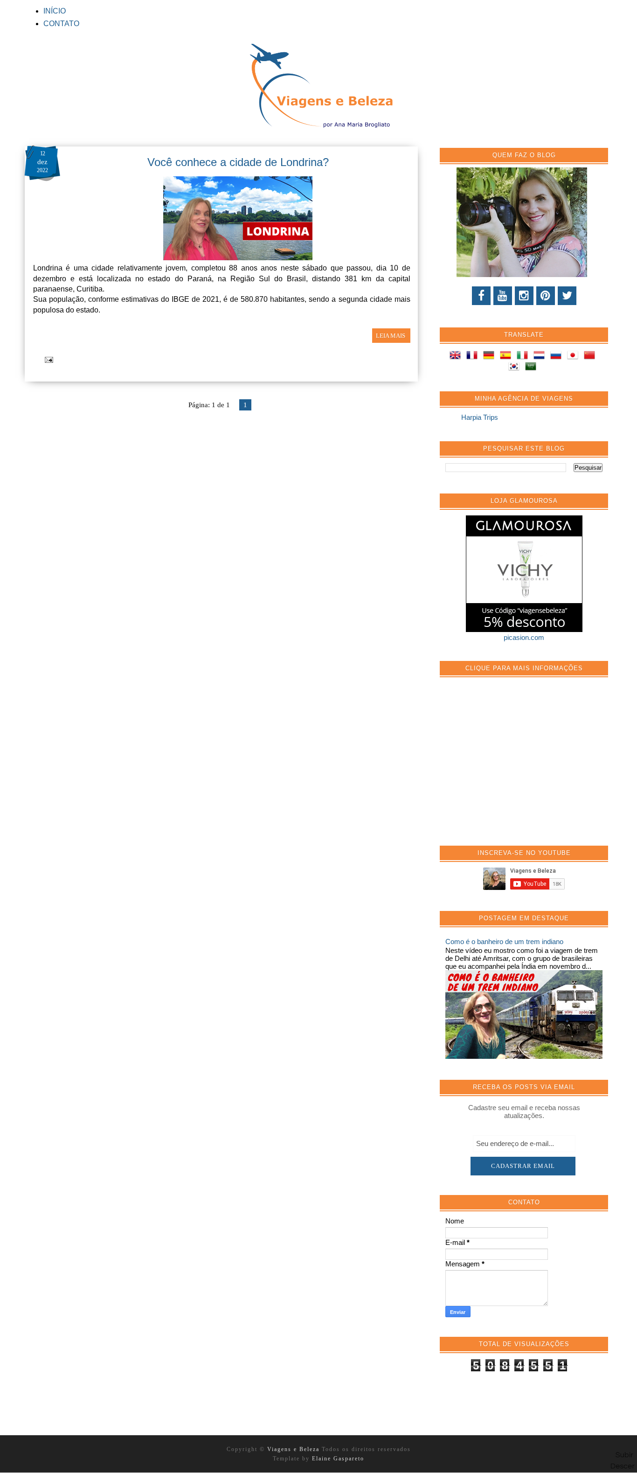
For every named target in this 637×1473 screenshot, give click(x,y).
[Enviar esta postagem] (47, 359)
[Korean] (515, 368)
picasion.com (524, 637)
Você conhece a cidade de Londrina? (238, 162)
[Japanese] (574, 357)
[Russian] (557, 357)
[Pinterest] (545, 295)
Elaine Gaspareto (338, 1458)
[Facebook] (481, 295)
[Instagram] (524, 295)
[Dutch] (540, 357)
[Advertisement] (515, 766)
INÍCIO (54, 11)
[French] (473, 357)
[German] (490, 357)
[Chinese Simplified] (591, 357)
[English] (457, 357)
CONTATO (61, 24)
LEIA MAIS (391, 335)
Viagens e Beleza (294, 1449)
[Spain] (507, 357)
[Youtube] (502, 295)
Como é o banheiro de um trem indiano (504, 941)
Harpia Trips (479, 417)
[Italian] (524, 357)
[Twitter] (567, 295)
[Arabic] (532, 368)
